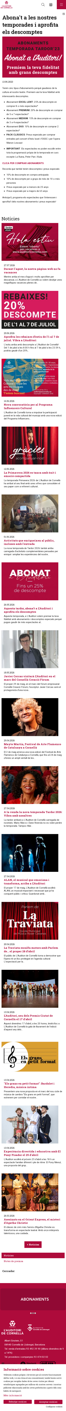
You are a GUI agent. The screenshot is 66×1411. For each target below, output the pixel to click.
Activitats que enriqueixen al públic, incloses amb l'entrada (29, 542)
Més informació (13, 1395)
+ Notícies (33, 1244)
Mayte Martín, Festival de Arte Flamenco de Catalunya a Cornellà (32, 745)
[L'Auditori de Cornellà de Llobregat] (6, 4)
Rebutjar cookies (18, 1401)
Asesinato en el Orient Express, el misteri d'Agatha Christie (32, 1221)
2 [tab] (33, 1313)
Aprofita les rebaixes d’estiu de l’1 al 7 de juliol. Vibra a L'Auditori (31, 338)
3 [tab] (35, 1313)
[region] (33, 1301)
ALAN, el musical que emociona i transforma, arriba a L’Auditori (26, 881)
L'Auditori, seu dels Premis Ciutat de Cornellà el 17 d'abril (28, 1017)
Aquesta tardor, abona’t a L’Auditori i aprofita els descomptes (28, 610)
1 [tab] (31, 1313)
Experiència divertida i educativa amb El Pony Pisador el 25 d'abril (32, 1153)
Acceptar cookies (48, 1401)
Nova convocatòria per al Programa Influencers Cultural (28, 406)
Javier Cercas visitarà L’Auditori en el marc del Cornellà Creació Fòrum (29, 678)
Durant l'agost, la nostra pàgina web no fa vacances (32, 270)
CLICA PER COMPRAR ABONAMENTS (23, 163)
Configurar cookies (54, 1406)
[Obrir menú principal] (61, 4)
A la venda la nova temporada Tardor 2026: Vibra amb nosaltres (33, 813)
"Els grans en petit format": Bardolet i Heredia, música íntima (29, 1085)
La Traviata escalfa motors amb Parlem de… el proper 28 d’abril (31, 949)
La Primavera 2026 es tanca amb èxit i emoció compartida (30, 474)
